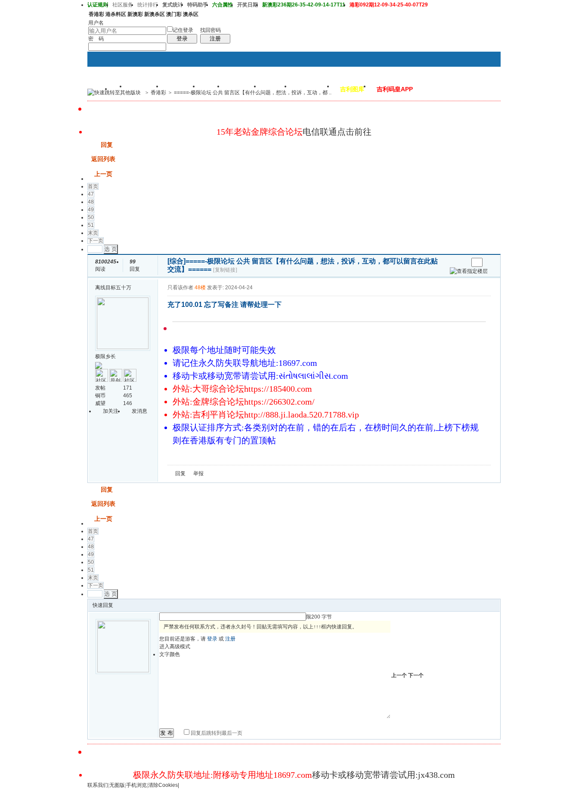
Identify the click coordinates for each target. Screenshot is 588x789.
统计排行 (147, 5)
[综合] (176, 261)
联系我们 (97, 785)
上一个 (399, 675)
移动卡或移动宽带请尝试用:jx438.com (383, 775)
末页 (93, 233)
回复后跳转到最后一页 (215, 733)
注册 (215, 38)
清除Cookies (163, 785)
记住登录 (183, 30)
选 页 (110, 249)
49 (91, 210)
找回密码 (210, 30)
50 (91, 217)
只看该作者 (180, 288)
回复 (107, 144)
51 (91, 225)
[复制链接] (225, 270)
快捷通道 (477, 89)
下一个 (416, 675)
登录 (182, 38)
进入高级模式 (174, 647)
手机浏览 (136, 785)
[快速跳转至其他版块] (114, 92)
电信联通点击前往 (337, 131)
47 (91, 194)
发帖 (93, 144)
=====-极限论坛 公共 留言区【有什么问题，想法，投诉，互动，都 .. (252, 93)
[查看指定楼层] (469, 271)
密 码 (96, 39)
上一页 (103, 173)
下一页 (95, 241)
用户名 (96, 23)
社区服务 (122, 5)
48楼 (200, 288)
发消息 (139, 411)
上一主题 (453, 262)
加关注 (110, 411)
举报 (198, 473)
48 (91, 202)
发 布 (166, 733)
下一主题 (461, 262)
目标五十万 (118, 288)
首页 (93, 186)
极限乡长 (105, 356)
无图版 (117, 785)
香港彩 (158, 93)
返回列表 (103, 158)
